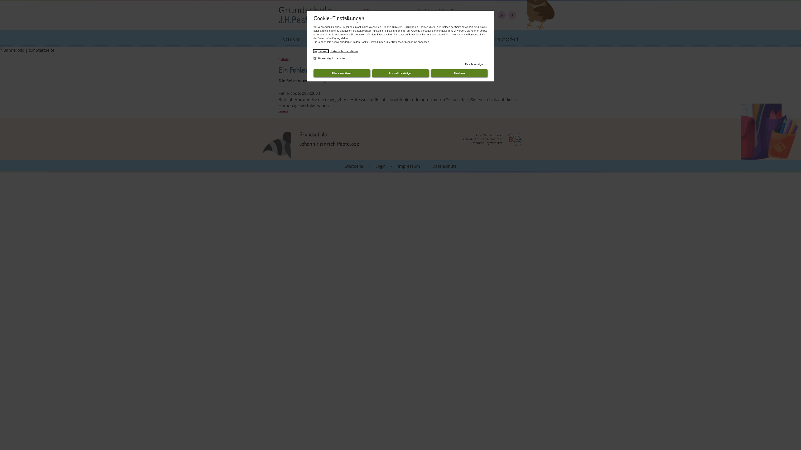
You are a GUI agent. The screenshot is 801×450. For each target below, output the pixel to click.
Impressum (321, 51)
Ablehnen (459, 73)
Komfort (341, 58)
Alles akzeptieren (341, 73)
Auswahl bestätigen (400, 73)
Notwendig (324, 58)
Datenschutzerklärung (344, 51)
